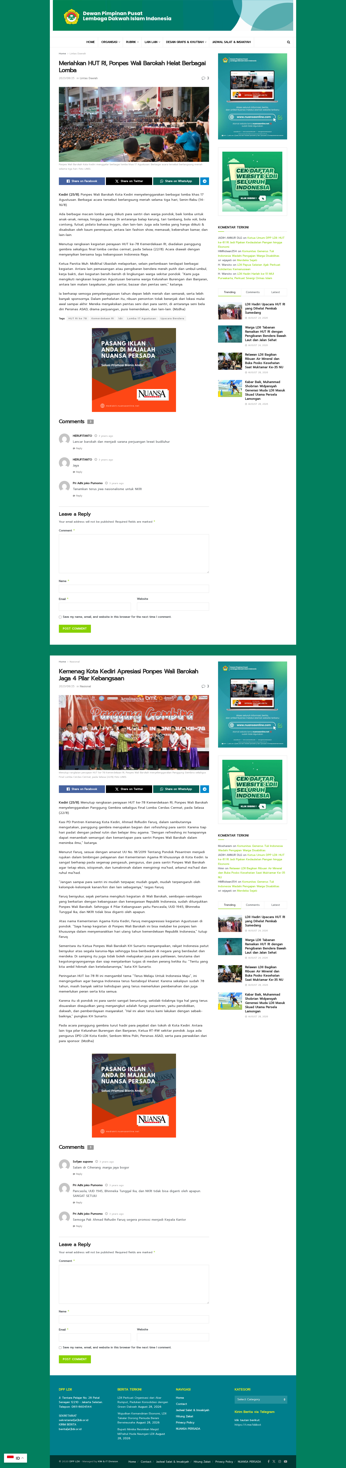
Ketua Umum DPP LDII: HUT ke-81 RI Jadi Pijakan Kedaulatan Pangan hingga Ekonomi (251, 242)
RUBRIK (131, 42)
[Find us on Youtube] (285, 1461)
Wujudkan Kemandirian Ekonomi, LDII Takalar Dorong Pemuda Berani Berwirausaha (142, 1418)
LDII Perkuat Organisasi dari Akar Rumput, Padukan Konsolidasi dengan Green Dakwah (143, 1402)
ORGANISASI (109, 42)
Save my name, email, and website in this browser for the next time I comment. (117, 617)
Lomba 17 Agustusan (141, 318)
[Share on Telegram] (204, 181)
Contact (181, 1404)
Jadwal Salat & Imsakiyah (192, 1410)
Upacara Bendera (172, 318)
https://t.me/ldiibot (248, 1425)
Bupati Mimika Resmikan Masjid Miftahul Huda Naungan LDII (138, 1431)
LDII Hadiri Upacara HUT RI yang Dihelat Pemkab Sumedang (265, 308)
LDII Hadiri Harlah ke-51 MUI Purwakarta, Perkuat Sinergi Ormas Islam (246, 276)
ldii (121, 318)
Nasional (75, 661)
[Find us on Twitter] (274, 1461)
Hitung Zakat (184, 1416)
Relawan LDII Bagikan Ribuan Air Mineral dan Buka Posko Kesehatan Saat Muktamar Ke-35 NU (264, 360)
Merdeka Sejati (247, 260)
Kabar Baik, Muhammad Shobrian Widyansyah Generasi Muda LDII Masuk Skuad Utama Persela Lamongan (265, 390)
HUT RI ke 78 (77, 318)
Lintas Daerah (78, 53)
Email (64, 599)
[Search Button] (288, 42)
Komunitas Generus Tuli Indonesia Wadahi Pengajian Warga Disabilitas (248, 253)
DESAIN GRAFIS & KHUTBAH (185, 42)
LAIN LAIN (151, 42)
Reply (79, 448)
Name (64, 581)
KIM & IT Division (108, 1461)
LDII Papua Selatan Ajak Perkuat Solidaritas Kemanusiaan (249, 267)
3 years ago (106, 436)
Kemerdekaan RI (103, 318)
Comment (67, 530)
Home (62, 53)
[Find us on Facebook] (269, 1461)
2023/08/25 (66, 78)
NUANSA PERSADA (188, 1429)
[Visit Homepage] (173, 18)
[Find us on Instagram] (279, 1461)
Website (142, 599)
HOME (90, 42)
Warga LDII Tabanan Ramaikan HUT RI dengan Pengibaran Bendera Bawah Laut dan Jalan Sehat (265, 333)
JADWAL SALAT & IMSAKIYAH (231, 42)
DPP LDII (74, 1461)
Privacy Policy (185, 1422)
